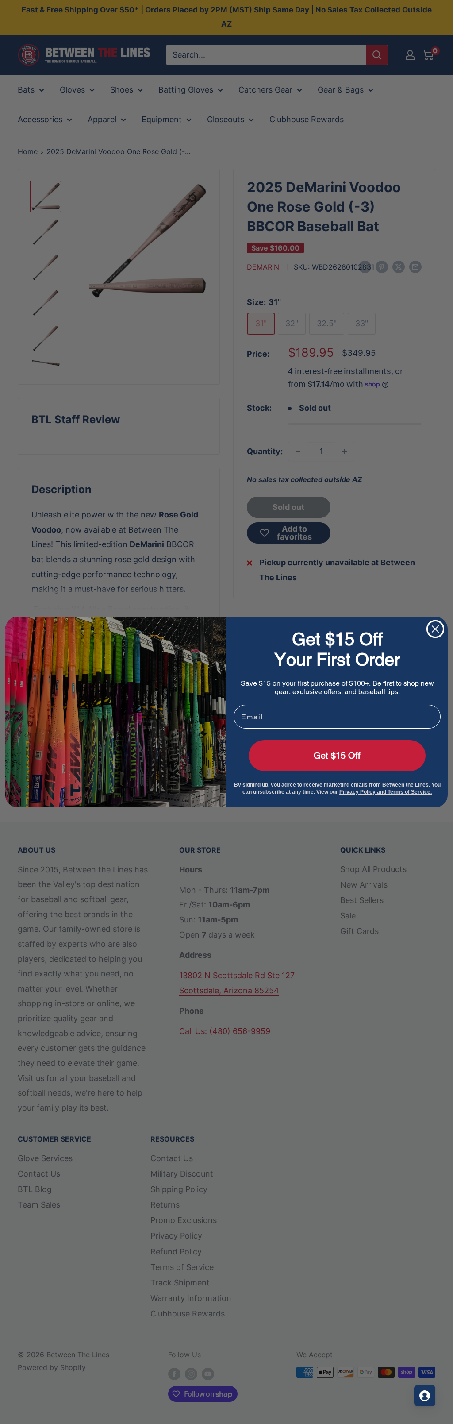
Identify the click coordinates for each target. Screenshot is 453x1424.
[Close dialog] (435, 629)
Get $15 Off (337, 755)
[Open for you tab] (424, 1395)
